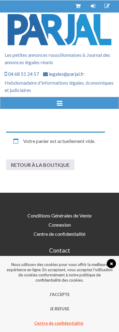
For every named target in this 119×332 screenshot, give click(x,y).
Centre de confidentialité (59, 234)
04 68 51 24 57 (23, 74)
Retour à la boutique (40, 165)
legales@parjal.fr (66, 74)
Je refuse (59, 308)
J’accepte (59, 294)
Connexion (60, 225)
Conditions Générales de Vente (59, 215)
